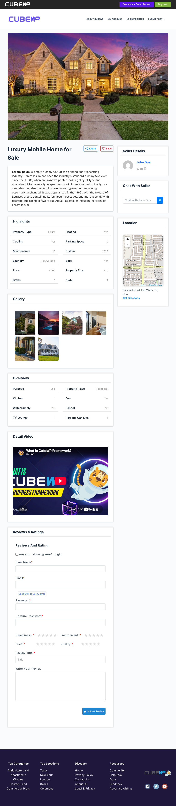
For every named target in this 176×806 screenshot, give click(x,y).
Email (19, 578)
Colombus (46, 788)
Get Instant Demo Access (136, 4)
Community (117, 770)
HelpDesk (116, 775)
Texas (44, 770)
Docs (113, 779)
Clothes (18, 779)
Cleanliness (24, 635)
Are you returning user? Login (40, 554)
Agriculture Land (18, 770)
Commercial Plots (18, 788)
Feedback (116, 784)
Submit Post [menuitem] (155, 19)
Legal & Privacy (85, 788)
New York (46, 775)
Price (20, 644)
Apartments (18, 775)
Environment (70, 635)
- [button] (127, 244)
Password (23, 600)
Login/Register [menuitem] (135, 19)
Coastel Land (18, 784)
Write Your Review (28, 668)
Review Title (25, 652)
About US (81, 784)
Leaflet (143, 285)
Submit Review (95, 711)
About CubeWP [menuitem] (94, 19)
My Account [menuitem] (115, 19)
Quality (66, 644)
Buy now (162, 4)
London (45, 779)
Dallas (44, 784)
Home (79, 770)
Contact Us (82, 779)
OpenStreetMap (155, 285)
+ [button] (127, 239)
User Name (23, 562)
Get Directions (131, 297)
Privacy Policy (84, 775)
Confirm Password (29, 616)
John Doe (143, 162)
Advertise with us (121, 788)
